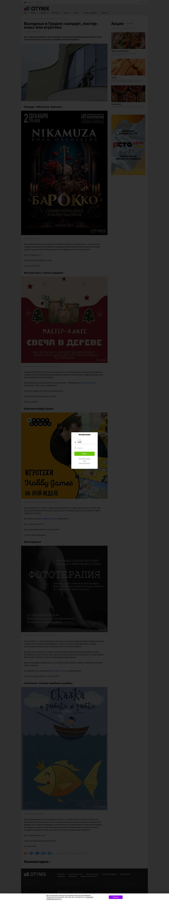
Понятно (116, 897)
